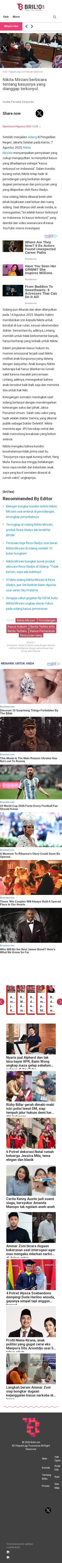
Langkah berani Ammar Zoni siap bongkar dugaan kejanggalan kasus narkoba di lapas (29, 1392)
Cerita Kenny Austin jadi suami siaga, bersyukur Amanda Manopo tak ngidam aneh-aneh (30, 1203)
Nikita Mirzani (26, 620)
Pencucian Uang (31, 635)
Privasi (45, 1485)
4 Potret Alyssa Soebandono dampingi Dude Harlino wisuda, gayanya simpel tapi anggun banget (30, 1298)
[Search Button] (54, 17)
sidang (32, 137)
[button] (27, 26)
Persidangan (47, 620)
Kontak (46, 1467)
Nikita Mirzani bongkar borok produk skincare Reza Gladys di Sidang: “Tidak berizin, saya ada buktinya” (32, 567)
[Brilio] (30, 7)
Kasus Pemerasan (42, 631)
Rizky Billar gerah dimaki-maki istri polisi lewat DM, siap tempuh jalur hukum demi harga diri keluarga (31, 1109)
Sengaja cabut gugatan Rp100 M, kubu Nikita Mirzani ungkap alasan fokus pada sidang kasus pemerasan (32, 603)
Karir (57, 1476)
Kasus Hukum (18, 626)
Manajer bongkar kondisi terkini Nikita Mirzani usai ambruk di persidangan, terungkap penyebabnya (31, 511)
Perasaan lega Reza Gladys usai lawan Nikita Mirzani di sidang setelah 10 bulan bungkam (32, 548)
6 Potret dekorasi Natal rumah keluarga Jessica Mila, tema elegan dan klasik (30, 1156)
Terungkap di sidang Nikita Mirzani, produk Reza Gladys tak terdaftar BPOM (29, 530)
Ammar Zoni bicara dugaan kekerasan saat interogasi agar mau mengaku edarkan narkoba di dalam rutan (31, 1251)
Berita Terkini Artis (42, 626)
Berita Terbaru (17, 631)
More (16, 16)
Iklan (44, 1458)
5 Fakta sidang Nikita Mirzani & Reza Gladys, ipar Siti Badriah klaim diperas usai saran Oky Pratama (31, 585)
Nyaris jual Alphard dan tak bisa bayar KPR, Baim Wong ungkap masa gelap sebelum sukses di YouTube (28, 1062)
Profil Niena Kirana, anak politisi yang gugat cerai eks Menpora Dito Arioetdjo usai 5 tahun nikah (29, 1345)
